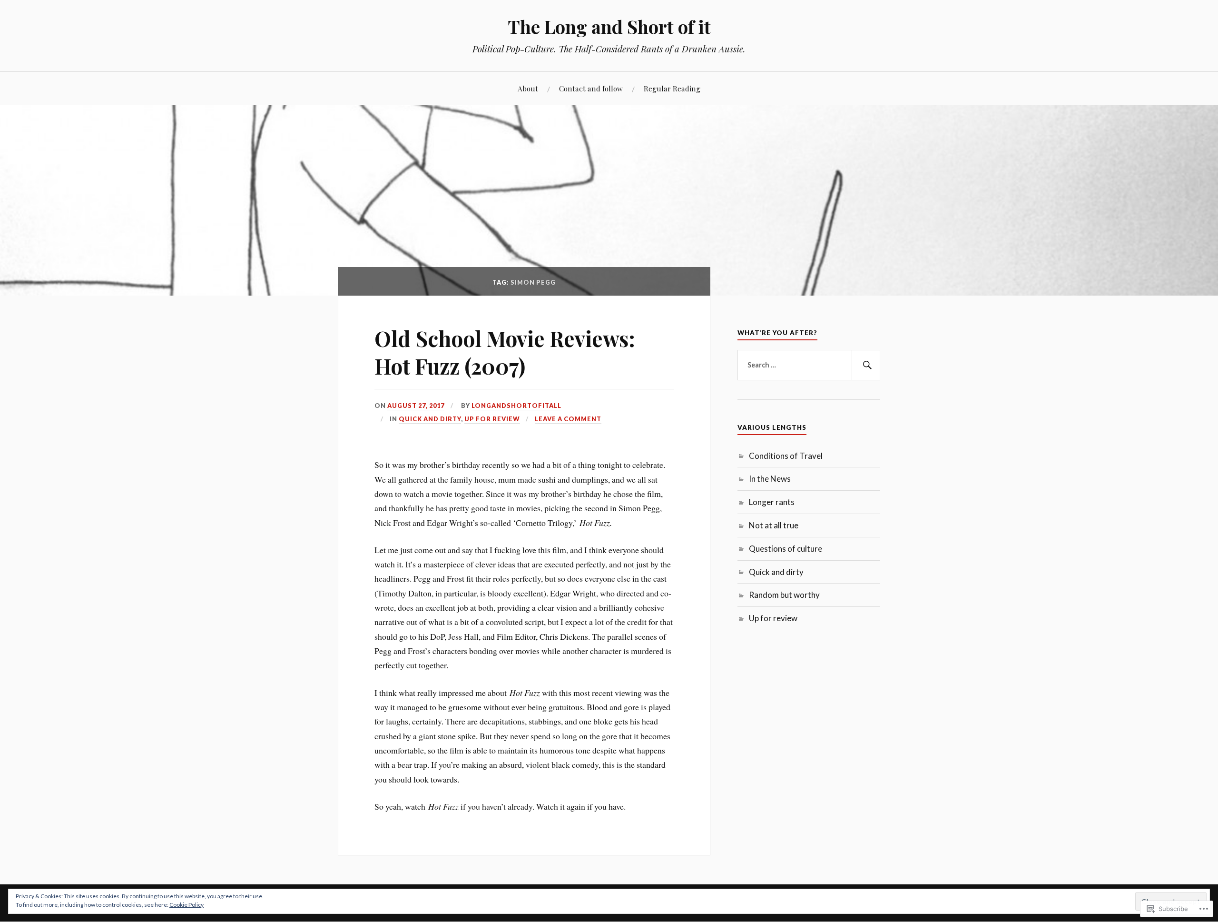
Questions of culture (785, 549)
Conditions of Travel (786, 456)
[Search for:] (808, 365)
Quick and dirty (430, 419)
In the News (770, 479)
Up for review (492, 419)
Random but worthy (784, 595)
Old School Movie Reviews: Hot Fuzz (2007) (504, 351)
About (528, 88)
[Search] (866, 365)
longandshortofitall (516, 405)
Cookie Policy (186, 904)
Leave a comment (568, 419)
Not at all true (773, 525)
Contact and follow (591, 88)
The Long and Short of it (609, 26)
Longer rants (772, 502)
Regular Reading (672, 88)
